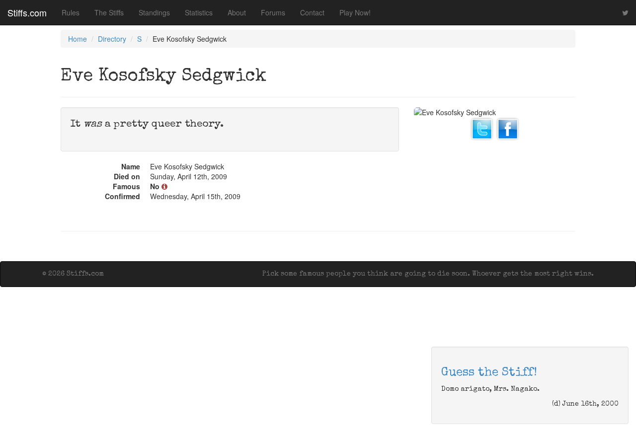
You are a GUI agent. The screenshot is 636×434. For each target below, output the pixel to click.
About (237, 12)
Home (77, 39)
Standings (154, 12)
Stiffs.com (27, 12)
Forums (273, 12)
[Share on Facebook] (508, 128)
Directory (112, 39)
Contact (312, 12)
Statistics (199, 12)
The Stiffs (109, 12)
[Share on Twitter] (482, 128)
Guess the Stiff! (489, 373)
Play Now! (355, 12)
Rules (71, 12)
